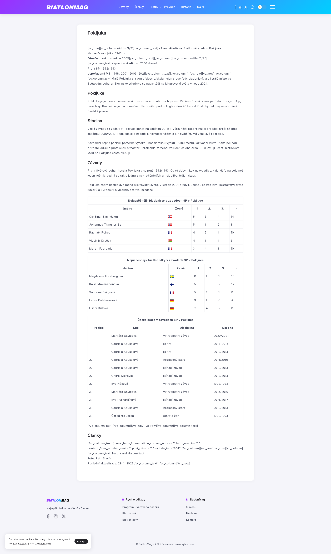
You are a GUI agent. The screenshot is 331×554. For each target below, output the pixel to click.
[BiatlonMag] (67, 7)
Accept (81, 541)
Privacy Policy (21, 543)
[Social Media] (235, 7)
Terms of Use (43, 543)
